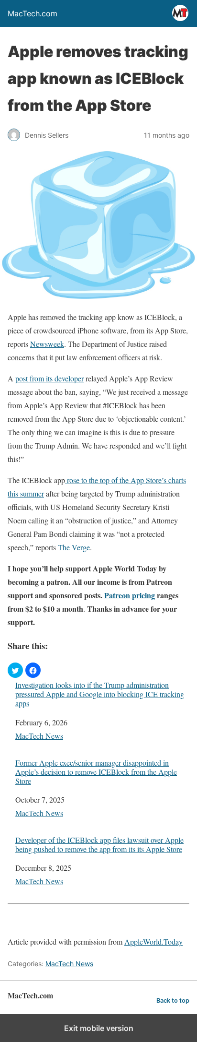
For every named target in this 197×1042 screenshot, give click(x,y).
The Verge (74, 547)
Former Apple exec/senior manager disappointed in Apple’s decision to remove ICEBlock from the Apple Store (96, 772)
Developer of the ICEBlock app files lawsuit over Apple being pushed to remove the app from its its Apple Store (99, 844)
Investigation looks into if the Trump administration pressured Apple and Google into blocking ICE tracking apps (99, 694)
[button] (15, 670)
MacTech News (39, 736)
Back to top (172, 1000)
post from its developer (49, 378)
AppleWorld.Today (153, 941)
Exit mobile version (98, 1028)
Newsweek (47, 344)
